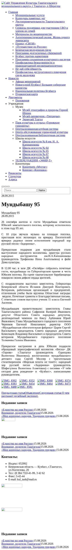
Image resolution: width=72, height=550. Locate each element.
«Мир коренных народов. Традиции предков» (28, 416)
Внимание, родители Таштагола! (21, 412)
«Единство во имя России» (17, 409)
